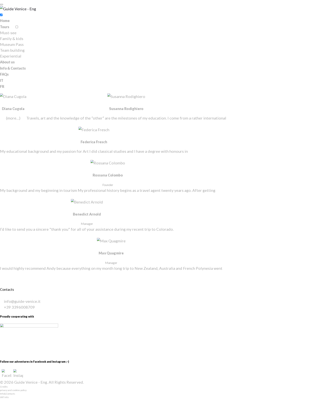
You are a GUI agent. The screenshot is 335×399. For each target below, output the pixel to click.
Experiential (10, 56)
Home (5, 20)
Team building (12, 50)
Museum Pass (12, 44)
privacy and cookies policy (13, 390)
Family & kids (11, 38)
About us (7, 62)
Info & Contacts (13, 68)
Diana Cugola (13, 109)
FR (2, 86)
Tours (4, 27)
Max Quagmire (111, 253)
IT (1, 80)
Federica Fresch (94, 142)
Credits (4, 386)
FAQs (4, 74)
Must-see (8, 32)
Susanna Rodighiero (126, 109)
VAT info (4, 397)
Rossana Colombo (108, 175)
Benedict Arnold (87, 214)
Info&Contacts (7, 393)
